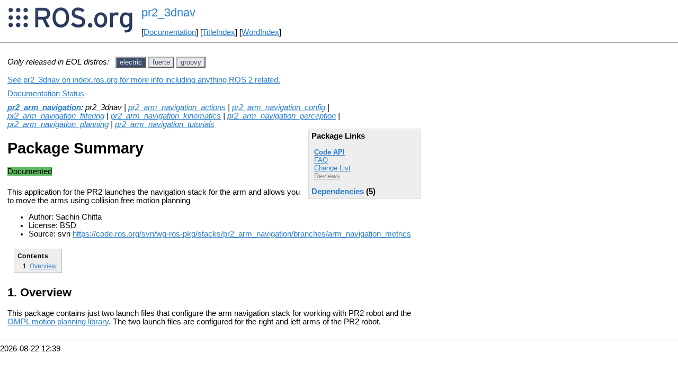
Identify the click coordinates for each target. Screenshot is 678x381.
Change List (332, 168)
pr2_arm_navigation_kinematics (166, 116)
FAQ (321, 160)
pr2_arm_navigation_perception (281, 116)
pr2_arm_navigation (44, 107)
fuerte (161, 62)
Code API (329, 152)
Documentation (170, 32)
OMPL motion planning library (58, 322)
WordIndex (260, 32)
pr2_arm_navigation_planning (58, 124)
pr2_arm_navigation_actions (177, 107)
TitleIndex (218, 32)
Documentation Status (45, 93)
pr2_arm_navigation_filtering (55, 116)
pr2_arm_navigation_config (278, 107)
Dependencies (337, 191)
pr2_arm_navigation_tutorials (165, 124)
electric (131, 62)
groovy (191, 62)
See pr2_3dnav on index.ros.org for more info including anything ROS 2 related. (143, 80)
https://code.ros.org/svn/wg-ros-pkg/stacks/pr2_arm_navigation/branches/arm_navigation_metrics (242, 234)
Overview (43, 265)
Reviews (327, 176)
